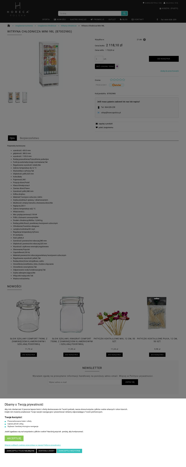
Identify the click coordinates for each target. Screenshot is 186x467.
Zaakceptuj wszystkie (69, 451)
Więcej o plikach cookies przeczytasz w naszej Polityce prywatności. (33, 445)
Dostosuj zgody (46, 451)
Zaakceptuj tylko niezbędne (20, 451)
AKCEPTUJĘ (14, 438)
